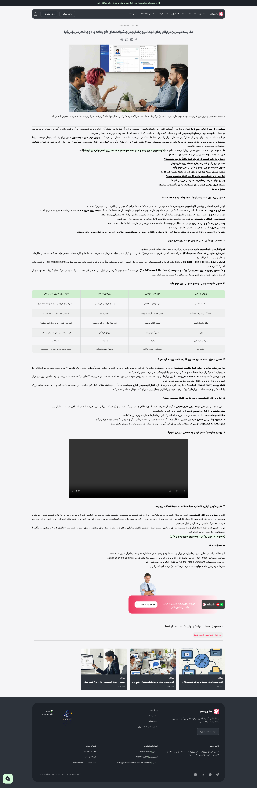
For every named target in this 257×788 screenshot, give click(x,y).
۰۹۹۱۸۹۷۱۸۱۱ (90, 757)
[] (197, 536)
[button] (8, 779)
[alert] (128, 3)
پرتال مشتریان (49, 14)
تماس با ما (133, 13)
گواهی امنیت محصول (148, 727)
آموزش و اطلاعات (147, 13)
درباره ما (160, 13)
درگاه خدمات (67, 14)
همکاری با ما (174, 13)
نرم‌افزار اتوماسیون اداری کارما (208, 635)
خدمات (188, 13)
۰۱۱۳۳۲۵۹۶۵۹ (144, 751)
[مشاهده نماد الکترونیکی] (67, 717)
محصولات (201, 13)
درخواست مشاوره (208, 731)
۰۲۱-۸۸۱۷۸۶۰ (90, 751)
